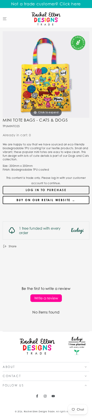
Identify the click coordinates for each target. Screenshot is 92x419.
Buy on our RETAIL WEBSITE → (46, 200)
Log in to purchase (46, 190)
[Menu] (4, 19)
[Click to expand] (46, 74)
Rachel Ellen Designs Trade (39, 411)
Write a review (46, 298)
